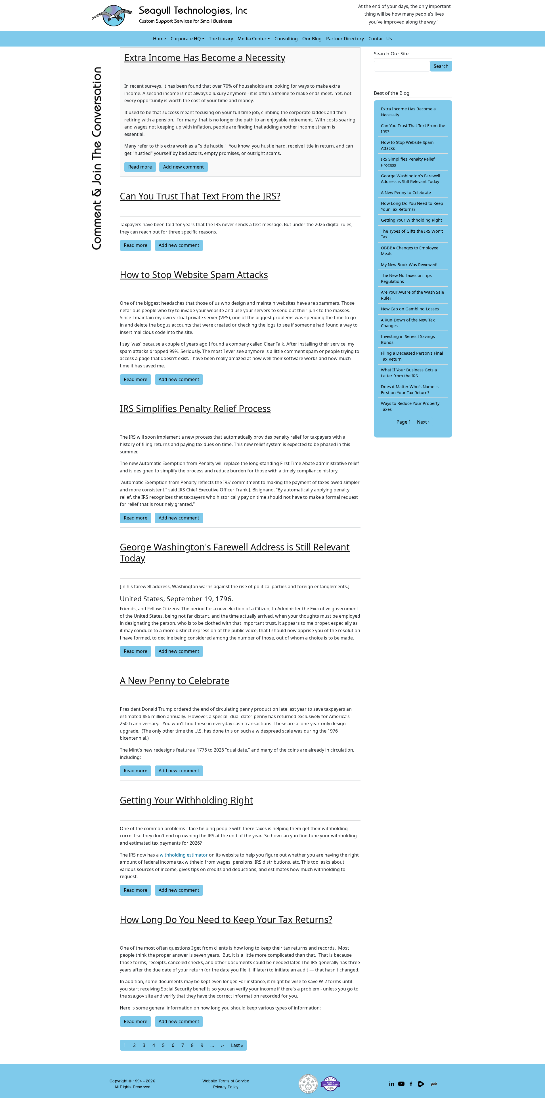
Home (159, 38)
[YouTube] (401, 1084)
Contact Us (380, 38)
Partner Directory (345, 38)
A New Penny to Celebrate (406, 192)
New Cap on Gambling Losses (410, 309)
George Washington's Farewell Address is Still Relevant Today (410, 178)
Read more (140, 167)
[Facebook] (411, 1084)
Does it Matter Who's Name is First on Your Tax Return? (410, 389)
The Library (221, 38)
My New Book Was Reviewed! (409, 264)
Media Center (252, 38)
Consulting (286, 38)
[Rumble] (421, 1084)
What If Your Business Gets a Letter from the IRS (409, 372)
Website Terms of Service (225, 1081)
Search (441, 66)
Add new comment (183, 167)
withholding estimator (184, 855)
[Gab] (434, 1084)
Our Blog (312, 38)
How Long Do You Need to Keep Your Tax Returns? (412, 206)
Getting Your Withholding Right (411, 220)
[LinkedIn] (392, 1084)
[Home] (170, 15)
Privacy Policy (226, 1086)
